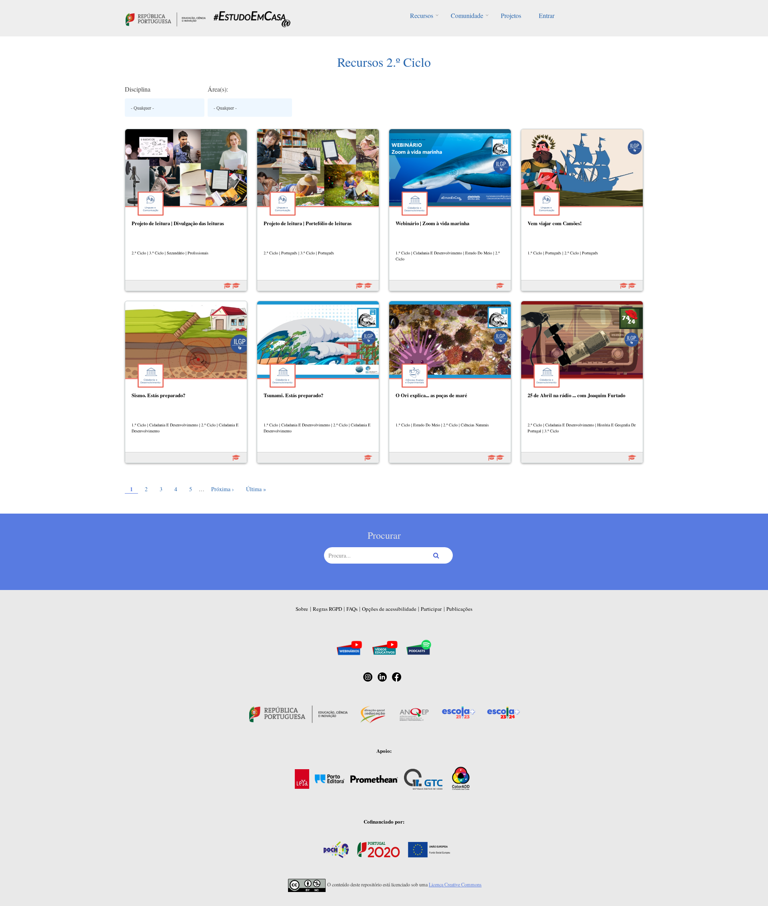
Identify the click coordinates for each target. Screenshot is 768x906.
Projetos (511, 15)
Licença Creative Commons (455, 884)
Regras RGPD (327, 608)
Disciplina (137, 89)
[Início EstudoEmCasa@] (166, 18)
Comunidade (467, 15)
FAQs (352, 608)
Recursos (421, 15)
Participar (431, 608)
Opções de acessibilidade (389, 608)
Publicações (459, 608)
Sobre (302, 608)
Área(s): (218, 89)
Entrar (546, 15)
